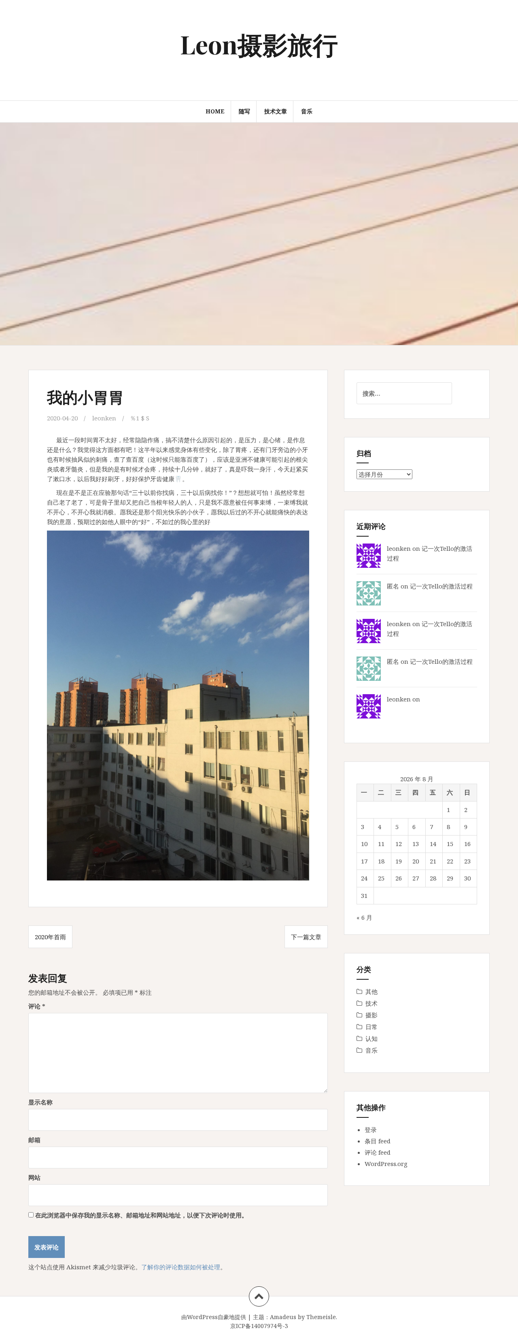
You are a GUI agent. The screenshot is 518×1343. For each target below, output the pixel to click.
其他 (371, 991)
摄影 (371, 1015)
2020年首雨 (50, 937)
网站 (34, 1177)
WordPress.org (386, 1164)
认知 (371, 1038)
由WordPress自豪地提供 (213, 1317)
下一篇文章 (306, 937)
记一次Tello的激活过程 (441, 586)
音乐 (306, 111)
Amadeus (283, 1317)
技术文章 (275, 111)
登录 (371, 1130)
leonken (104, 418)
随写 (244, 111)
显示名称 (40, 1102)
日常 (371, 1027)
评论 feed (378, 1152)
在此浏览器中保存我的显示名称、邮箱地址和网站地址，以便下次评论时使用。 (141, 1215)
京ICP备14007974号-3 (259, 1326)
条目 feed (378, 1141)
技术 (371, 1003)
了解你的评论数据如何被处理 (180, 1267)
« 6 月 (364, 917)
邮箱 (34, 1140)
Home (215, 111)
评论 (36, 1006)
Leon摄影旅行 (259, 44)
